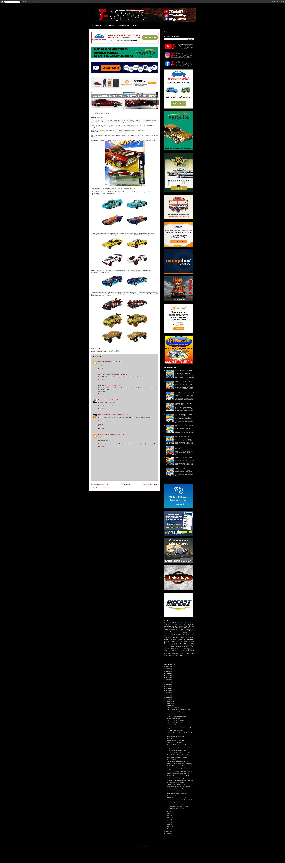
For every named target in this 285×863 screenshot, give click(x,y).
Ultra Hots (183, 653)
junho (169, 817)
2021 (167, 677)
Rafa (99, 399)
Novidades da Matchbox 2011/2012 (176, 720)
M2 (170, 639)
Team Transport (179, 652)
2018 (167, 684)
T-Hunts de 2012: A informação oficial (176, 784)
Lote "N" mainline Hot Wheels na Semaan (177, 761)
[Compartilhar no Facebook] (116, 351)
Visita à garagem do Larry (173, 718)
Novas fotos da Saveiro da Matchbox (176, 716)
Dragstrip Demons (173, 629)
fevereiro (169, 826)
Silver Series (186, 648)
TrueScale (178, 653)
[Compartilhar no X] (114, 351)
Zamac (180, 655)
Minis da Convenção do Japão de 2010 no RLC (179, 709)
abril (168, 822)
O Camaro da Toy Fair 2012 (174, 722)
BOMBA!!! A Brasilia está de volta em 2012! (178, 775)
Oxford (175, 643)
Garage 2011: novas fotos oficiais (175, 808)
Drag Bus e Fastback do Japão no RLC (177, 744)
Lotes (166, 639)
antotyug (101, 361)
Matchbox (190, 639)
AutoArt (188, 622)
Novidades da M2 (171, 724)
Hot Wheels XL (183, 636)
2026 (167, 666)
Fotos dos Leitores (188, 631)
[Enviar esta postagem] (99, 348)
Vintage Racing (168, 655)
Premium (191, 643)
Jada (165, 637)
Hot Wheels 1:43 (189, 634)
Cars (165, 626)
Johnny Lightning (173, 637)
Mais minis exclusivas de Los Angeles (176, 782)
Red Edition (178, 646)
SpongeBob (172, 650)
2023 (167, 673)
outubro (169, 705)
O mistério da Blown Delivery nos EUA (176, 750)
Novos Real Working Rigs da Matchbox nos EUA (179, 799)
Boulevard (167, 624)
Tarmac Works (168, 652)
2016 (167, 688)
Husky (189, 636)
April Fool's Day (175, 622)
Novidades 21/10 (171, 738)
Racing (182, 645)
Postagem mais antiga (150, 484)
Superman (184, 650)
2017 (167, 686)
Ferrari (165, 631)
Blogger (146, 846)
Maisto (174, 639)
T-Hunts (104, 351)
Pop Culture (183, 643)
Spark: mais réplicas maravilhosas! (176, 736)
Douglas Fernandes (104, 414)
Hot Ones (183, 634)
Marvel (184, 639)
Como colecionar (178, 626)
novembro (170, 703)
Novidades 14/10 (171, 759)
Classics (169, 626)
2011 (167, 699)
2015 (167, 690)
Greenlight (186, 633)
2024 (167, 671)
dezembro (170, 701)
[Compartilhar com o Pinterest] (118, 351)
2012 (167, 697)
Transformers (171, 653)
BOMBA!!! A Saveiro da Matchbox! (176, 740)
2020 (167, 679)
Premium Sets (167, 645)
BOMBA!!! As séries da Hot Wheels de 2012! (178, 773)
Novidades (98, 351)
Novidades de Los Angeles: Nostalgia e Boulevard (180, 780)
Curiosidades (176, 627)
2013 (167, 695)
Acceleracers (167, 622)
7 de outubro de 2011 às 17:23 (112, 385)
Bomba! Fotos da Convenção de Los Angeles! (179, 786)
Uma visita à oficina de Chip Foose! (176, 711)
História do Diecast (123, 25)
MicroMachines (167, 641)
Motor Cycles (184, 641)
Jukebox (182, 637)
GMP (179, 633)
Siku (181, 648)
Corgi (170, 627)
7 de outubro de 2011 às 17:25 (110, 399)
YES (176, 655)
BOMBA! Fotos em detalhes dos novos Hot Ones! (180, 763)
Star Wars (178, 650)
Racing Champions (189, 645)
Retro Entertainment (188, 646)
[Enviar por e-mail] (110, 351)
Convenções (187, 626)
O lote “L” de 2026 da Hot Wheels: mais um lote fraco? (183, 382)
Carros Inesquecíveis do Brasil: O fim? (177, 793)
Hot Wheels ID (175, 636)
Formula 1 (179, 631)
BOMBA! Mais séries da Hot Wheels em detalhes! (179, 765)
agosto (169, 813)
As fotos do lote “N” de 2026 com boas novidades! (183, 404)
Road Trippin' (171, 648)
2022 (167, 675)
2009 (167, 833)
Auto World (182, 623)
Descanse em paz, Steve (173, 802)
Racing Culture (167, 646)
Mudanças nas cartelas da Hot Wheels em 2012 (179, 771)
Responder (101, 368)
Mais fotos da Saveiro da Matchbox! (176, 730)
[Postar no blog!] (112, 351)
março (169, 824)
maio (168, 819)
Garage (166, 633)
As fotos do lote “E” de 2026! (182, 468)
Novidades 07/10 (171, 795)
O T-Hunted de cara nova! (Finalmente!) (177, 757)
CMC (173, 626)
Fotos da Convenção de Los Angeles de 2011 (179, 778)
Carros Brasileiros (188, 624)
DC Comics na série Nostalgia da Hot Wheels (178, 742)
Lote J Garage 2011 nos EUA (174, 707)
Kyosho (192, 637)
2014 (167, 692)
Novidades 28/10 (171, 714)
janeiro (169, 828)
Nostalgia (191, 641)
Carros (180, 624)
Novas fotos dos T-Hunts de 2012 (175, 788)
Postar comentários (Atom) (103, 488)
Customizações (184, 627)
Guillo (192, 633)
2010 (167, 831)
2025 (167, 669)
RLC (165, 648)
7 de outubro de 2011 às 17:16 (119, 374)
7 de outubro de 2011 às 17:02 (112, 361)
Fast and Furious (189, 629)
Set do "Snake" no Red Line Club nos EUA (178, 755)
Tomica (187, 652)
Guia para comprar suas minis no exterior (177, 806)
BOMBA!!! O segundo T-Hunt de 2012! (177, 797)
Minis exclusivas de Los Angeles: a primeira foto (179, 791)
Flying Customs (172, 631)
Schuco (177, 648)
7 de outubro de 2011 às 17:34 (115, 434)
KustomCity (187, 637)
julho (168, 815)
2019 (167, 682)
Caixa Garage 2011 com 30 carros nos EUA (178, 752)
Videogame (190, 653)
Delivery (166, 629)
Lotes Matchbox (109, 25)
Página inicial (125, 484)
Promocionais (176, 645)
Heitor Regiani (102, 434)
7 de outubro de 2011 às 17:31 (121, 414)
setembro (169, 811)
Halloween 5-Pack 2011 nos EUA (175, 804)
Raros (172, 646)
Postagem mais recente (100, 484)
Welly (173, 655)
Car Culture (174, 624)
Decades (192, 627)
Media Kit (135, 25)
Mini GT (175, 641)
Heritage (166, 634)
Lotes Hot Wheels (96, 25)
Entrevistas (180, 629)
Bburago (192, 622)
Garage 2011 (173, 633)
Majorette (179, 639)
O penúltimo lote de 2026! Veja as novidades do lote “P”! (183, 415)
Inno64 (192, 636)
